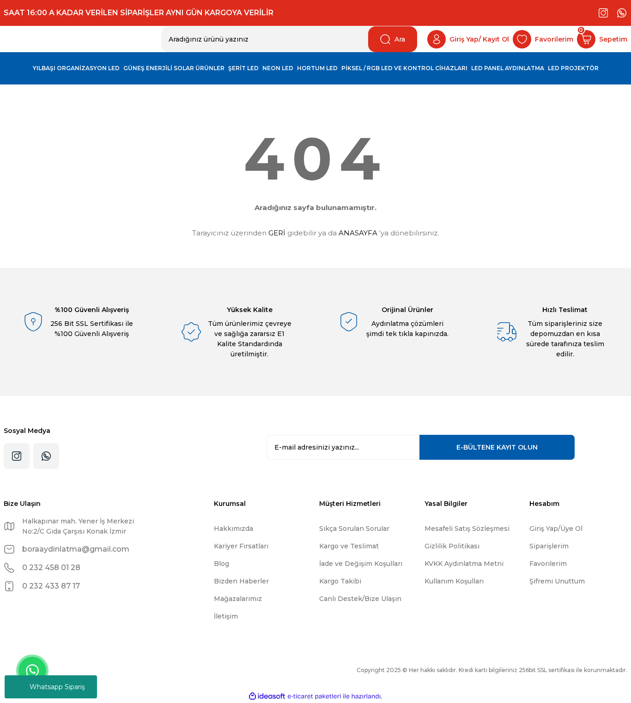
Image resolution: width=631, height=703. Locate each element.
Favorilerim (548, 563)
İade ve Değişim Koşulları (360, 563)
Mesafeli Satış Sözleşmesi (467, 528)
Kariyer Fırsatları (241, 546)
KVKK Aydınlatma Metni (464, 563)
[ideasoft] (267, 696)
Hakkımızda (233, 528)
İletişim (226, 616)
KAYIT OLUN (497, 447)
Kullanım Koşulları (454, 581)
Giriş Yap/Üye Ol (555, 528)
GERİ (276, 232)
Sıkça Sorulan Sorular (354, 528)
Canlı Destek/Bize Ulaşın (360, 599)
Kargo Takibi (340, 581)
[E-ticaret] (314, 696)
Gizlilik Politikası (452, 546)
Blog (221, 563)
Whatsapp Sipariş (57, 687)
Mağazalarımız (238, 599)
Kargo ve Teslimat (349, 546)
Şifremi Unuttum (557, 581)
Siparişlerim (549, 546)
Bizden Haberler (241, 581)
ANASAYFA (358, 232)
